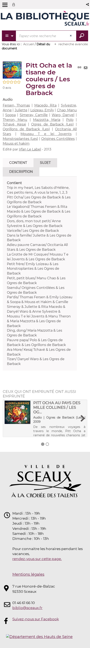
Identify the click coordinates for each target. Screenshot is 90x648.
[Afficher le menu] (5, 5)
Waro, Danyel (63, 115)
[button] (88, 4)
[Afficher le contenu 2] (47, 444)
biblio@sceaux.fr (27, 608)
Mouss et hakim (16, 143)
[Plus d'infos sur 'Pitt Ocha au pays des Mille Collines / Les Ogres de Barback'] (17, 412)
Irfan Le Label (30, 149)
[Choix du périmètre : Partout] (9, 36)
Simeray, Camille (34, 115)
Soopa (10, 115)
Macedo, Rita (45, 105)
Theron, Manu (15, 120)
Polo (69, 120)
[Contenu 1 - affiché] (42, 444)
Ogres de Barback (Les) (52, 124)
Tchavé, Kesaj (14, 124)
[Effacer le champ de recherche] (71, 36)
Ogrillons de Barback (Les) (26, 129)
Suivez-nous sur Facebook (35, 619)
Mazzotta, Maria (46, 120)
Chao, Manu (67, 110)
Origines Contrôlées (58, 139)
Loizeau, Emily (42, 110)
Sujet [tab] (45, 163)
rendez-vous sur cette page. (37, 559)
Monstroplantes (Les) (20, 139)
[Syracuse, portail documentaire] (45, 18)
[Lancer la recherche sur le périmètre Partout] (82, 36)
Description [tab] (21, 172)
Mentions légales (28, 574)
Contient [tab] (18, 163)
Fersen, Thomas (16, 105)
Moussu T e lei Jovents (46, 134)
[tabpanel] (40, 273)
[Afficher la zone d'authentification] (14, 4)
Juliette (21, 110)
